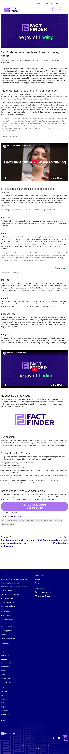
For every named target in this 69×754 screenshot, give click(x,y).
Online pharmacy (7, 627)
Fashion (3, 623)
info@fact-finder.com (45, 596)
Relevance (58, 520)
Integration (5, 710)
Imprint (38, 748)
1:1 (2, 520)
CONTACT (39, 3)
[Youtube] (60, 738)
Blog (2, 647)
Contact (38, 583)
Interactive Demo (7, 682)
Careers (3, 695)
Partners (4, 699)
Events (3, 674)
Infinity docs (5, 667)
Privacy (32, 748)
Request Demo (6, 678)
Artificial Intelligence (13, 520)
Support (49, 3)
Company (4, 691)
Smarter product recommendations (13, 587)
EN (62, 3)
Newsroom (4, 659)
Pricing (3, 703)
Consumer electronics (8, 638)
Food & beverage (7, 619)
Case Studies (5, 655)
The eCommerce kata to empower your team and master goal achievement (17, 543)
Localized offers (6, 591)
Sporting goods (6, 631)
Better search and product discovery (14, 579)
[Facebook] (46, 738)
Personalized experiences (10, 583)
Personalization (46, 520)
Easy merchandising (8, 606)
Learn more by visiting (34, 506)
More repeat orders (7, 598)
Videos (3, 671)
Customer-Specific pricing (10, 594)
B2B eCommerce (7, 615)
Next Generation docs (8, 663)
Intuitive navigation (7, 602)
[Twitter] (51, 738)
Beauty (3, 634)
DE (57, 3)
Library (3, 651)
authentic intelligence (31, 520)
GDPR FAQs (5, 714)
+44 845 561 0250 (44, 592)
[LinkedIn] (55, 738)
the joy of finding (8, 524)
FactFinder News (16, 516)
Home (3, 720)
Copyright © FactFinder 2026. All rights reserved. (34, 745)
